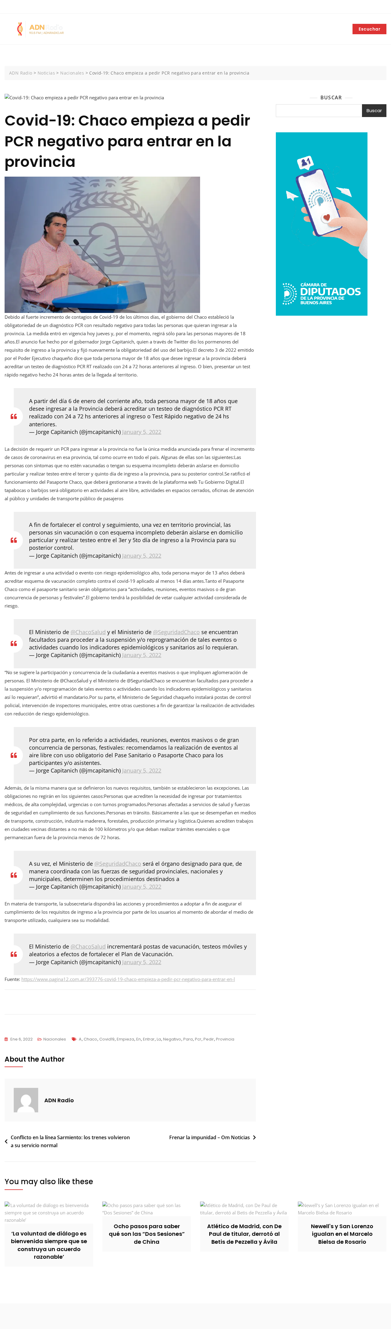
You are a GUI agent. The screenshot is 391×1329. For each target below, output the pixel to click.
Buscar (331, 97)
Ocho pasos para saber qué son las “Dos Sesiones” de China (147, 1233)
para (188, 1039)
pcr (198, 1039)
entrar (149, 1039)
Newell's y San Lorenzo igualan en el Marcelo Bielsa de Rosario (342, 1233)
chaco (90, 1039)
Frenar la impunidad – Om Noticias (209, 1137)
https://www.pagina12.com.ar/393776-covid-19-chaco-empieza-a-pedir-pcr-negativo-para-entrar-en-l (128, 979)
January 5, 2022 (141, 431)
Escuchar (369, 29)
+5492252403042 (25, 7)
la (159, 1039)
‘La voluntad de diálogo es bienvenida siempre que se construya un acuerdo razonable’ (49, 1245)
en (138, 1039)
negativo (172, 1039)
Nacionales (54, 1039)
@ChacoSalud (88, 632)
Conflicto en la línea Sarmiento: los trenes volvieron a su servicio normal (70, 1141)
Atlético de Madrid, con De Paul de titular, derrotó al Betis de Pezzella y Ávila (244, 1233)
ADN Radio (59, 1100)
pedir (208, 1039)
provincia (225, 1039)
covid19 (107, 1039)
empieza (125, 1039)
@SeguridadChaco (176, 632)
